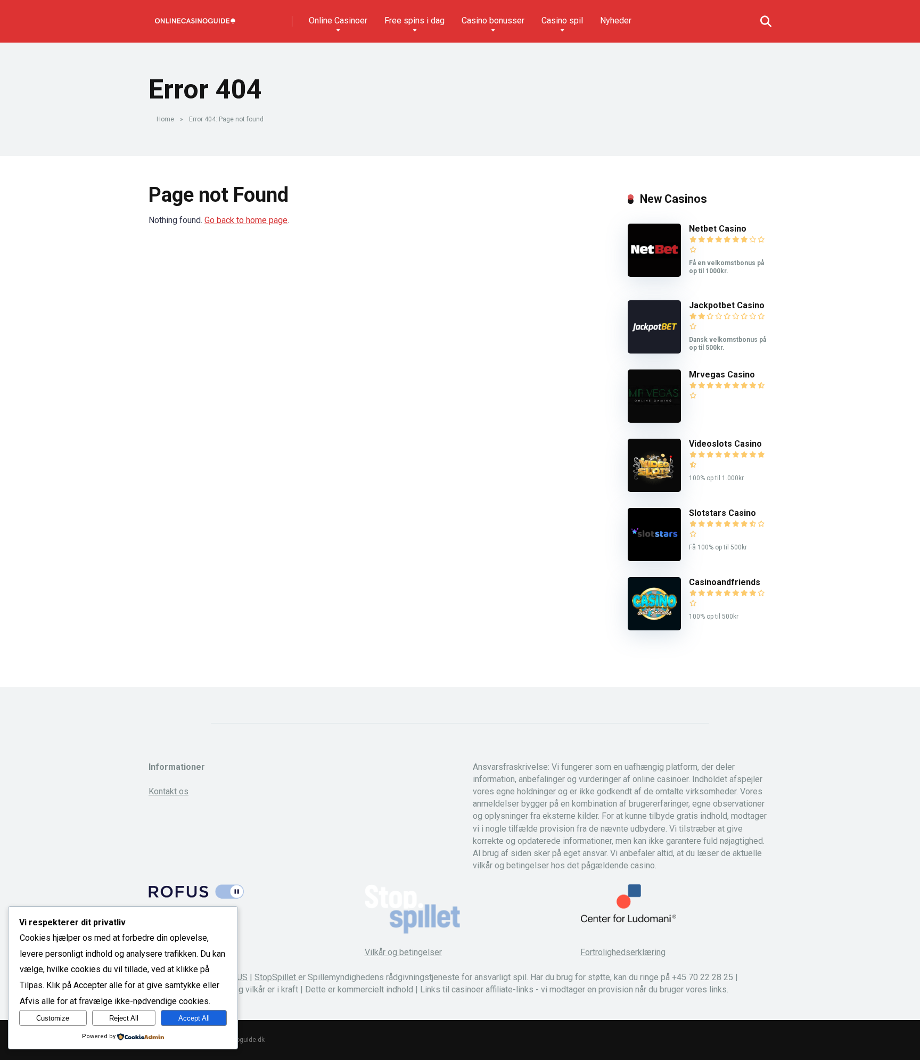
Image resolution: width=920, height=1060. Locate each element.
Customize (52, 1018)
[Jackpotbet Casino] (654, 351)
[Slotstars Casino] (654, 558)
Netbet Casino (717, 229)
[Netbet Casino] (654, 274)
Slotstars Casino (722, 513)
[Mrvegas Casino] (654, 420)
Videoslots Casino (725, 444)
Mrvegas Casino (722, 374)
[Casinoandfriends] (654, 627)
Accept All (194, 1018)
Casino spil (562, 20)
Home (165, 119)
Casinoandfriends (724, 582)
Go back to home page (246, 220)
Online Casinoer (338, 20)
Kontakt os (168, 791)
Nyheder (615, 20)
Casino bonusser (493, 20)
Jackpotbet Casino (727, 305)
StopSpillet (276, 977)
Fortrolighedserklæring (623, 952)
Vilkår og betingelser (403, 952)
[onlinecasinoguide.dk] (195, 17)
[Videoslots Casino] (654, 489)
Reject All (123, 1018)
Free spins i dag (414, 20)
